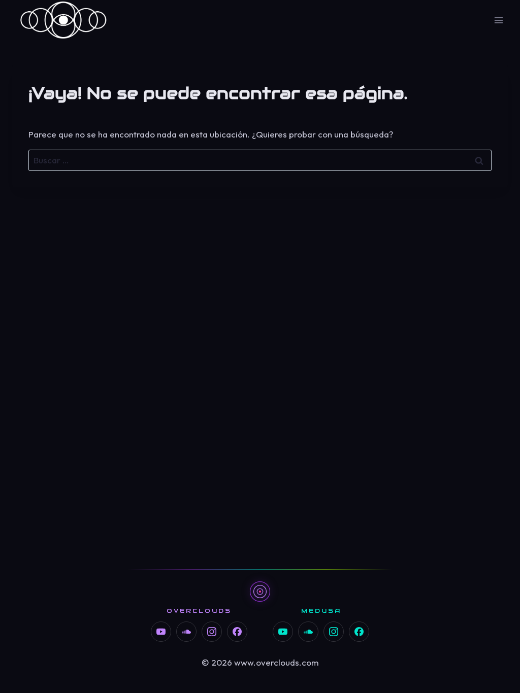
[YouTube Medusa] (283, 631)
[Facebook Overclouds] (237, 631)
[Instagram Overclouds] (212, 631)
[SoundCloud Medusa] (308, 631)
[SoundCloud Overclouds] (186, 631)
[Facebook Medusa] (359, 631)
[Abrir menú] (498, 20)
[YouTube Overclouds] (161, 631)
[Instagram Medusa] (333, 631)
